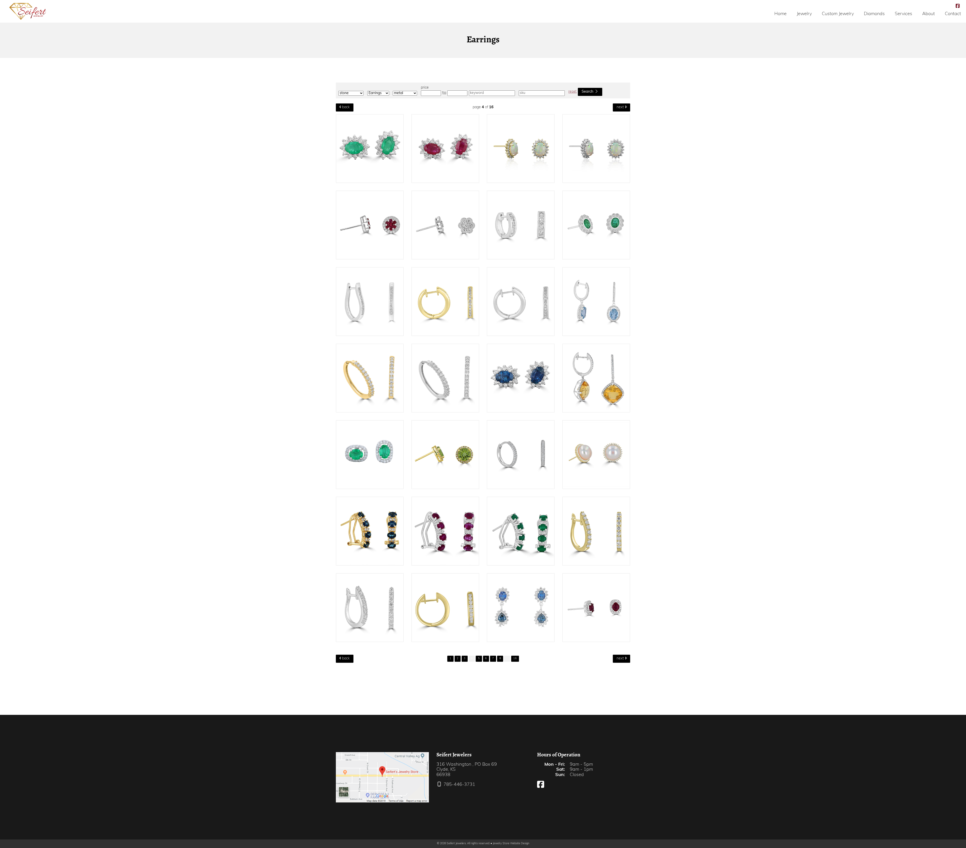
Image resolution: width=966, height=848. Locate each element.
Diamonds (874, 14)
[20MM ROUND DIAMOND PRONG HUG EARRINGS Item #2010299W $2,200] (445, 378)
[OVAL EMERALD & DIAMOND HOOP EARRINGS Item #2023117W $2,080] (521, 531)
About (928, 14)
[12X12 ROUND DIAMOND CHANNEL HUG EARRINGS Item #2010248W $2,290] (521, 225)
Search (588, 92)
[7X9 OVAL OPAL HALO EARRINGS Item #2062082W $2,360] (596, 148)
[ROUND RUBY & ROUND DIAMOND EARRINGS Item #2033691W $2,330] (370, 225)
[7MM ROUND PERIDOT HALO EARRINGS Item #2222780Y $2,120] (445, 454)
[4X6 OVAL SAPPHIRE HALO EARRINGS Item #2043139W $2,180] (521, 378)
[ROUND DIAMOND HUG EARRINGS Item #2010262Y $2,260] (445, 301)
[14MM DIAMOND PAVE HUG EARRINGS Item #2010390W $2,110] (521, 454)
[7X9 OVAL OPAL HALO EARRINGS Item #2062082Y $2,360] (521, 148)
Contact (953, 14)
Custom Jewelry (838, 14)
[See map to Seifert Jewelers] (382, 777)
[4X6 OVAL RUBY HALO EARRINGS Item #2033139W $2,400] (445, 148)
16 (515, 658)
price (425, 88)
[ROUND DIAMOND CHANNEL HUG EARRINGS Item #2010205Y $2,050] (445, 607)
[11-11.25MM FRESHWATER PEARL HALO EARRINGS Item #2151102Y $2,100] (596, 454)
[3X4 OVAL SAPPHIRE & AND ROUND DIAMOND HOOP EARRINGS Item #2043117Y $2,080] (370, 531)
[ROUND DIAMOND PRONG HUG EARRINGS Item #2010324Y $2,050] (596, 531)
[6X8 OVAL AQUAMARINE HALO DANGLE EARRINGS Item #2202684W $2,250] (596, 301)
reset (572, 92)
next (621, 107)
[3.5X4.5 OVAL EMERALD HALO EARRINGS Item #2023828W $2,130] (370, 454)
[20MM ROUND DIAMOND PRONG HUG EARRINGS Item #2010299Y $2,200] (370, 378)
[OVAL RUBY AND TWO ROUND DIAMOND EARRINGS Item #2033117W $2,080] (445, 531)
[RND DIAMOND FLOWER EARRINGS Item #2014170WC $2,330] (445, 225)
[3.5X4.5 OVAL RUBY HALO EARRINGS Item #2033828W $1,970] (596, 607)
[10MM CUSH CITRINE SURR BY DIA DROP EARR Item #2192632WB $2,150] (596, 378)
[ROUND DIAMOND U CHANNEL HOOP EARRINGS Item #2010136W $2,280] (370, 301)
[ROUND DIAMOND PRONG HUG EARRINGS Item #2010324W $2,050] (370, 607)
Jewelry (804, 14)
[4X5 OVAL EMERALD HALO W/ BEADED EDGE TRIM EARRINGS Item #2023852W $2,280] (596, 225)
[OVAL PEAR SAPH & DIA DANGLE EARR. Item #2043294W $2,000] (521, 607)
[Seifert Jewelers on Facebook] (958, 6)
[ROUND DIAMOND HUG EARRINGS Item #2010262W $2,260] (521, 301)
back (345, 107)
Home (780, 14)
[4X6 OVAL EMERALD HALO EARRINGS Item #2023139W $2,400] (370, 148)
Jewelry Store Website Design (511, 843)
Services (903, 14)
